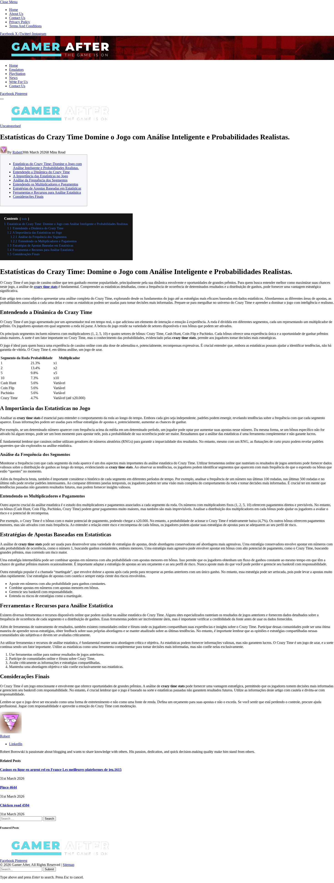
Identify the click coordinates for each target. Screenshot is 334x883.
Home (13, 10)
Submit (49, 869)
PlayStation (17, 74)
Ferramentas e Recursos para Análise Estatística (47, 192)
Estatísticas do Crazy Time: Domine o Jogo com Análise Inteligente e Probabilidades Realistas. (47, 166)
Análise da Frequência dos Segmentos (40, 180)
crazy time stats (45, 287)
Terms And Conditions (25, 26)
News (13, 78)
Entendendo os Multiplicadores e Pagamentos (45, 184)
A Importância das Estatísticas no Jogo (40, 176)
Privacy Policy (19, 22)
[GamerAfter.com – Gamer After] (57, 58)
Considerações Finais (28, 196)
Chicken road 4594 (14, 805)
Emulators (16, 70)
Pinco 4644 (8, 787)
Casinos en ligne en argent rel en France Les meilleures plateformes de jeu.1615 (61, 770)
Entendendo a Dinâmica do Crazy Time (41, 172)
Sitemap (68, 865)
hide (24, 218)
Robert (17, 152)
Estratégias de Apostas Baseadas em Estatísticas (47, 188)
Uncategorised (10, 126)
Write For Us (18, 82)
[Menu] (2, 99)
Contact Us (17, 18)
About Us (16, 14)
